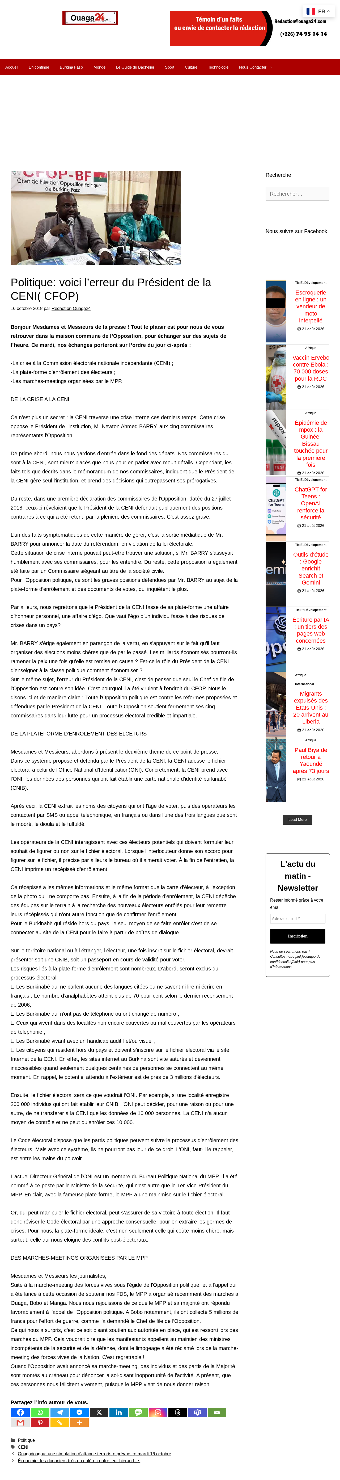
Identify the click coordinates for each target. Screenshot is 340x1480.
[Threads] (177, 1412)
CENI (23, 1447)
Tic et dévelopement (310, 283)
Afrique (310, 348)
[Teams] (197, 1412)
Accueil (11, 67)
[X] (99, 1412)
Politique (26, 1440)
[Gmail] (20, 1422)
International (304, 684)
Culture (191, 67)
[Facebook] (20, 1412)
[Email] (217, 1412)
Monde (99, 67)
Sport (169, 67)
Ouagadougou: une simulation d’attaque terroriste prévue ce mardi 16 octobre (94, 1453)
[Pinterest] (40, 1422)
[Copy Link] (59, 1422)
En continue (39, 67)
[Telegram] (59, 1412)
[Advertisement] (170, 115)
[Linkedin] (118, 1412)
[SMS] (138, 1412)
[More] (79, 1422)
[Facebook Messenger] (79, 1412)
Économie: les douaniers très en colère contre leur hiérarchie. (79, 1460)
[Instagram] (158, 1412)
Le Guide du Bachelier (135, 67)
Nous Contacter (252, 67)
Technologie (218, 67)
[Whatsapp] (40, 1412)
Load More (297, 819)
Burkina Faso (71, 67)
